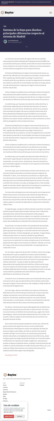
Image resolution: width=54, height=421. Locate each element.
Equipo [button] (5, 394)
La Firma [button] (5, 387)
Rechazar (19, 416)
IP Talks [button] (5, 398)
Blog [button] (4, 396)
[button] (50, 12)
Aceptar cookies (9, 416)
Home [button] (4, 385)
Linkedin (22, 385)
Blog (5, 26)
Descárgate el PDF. (11, 355)
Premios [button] (5, 401)
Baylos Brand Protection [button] (9, 392)
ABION (12, 2)
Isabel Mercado (14, 40)
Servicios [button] (5, 389)
